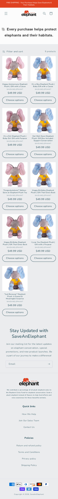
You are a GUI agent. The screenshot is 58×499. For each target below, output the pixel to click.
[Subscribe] (49, 364)
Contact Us (29, 427)
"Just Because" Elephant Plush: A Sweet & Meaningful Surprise (15, 296)
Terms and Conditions (29, 452)
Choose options (15, 100)
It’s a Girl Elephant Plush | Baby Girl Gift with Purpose (15, 137)
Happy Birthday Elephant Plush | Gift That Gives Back (43, 191)
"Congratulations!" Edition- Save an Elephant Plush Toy (15, 191)
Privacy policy (29, 458)
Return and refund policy (29, 445)
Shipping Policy (29, 465)
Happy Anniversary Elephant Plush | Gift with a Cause (14, 85)
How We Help (29, 414)
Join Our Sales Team (29, 420)
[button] (6, 13)
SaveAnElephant (37, 494)
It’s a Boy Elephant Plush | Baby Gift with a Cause (43, 85)
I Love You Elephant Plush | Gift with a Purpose (43, 243)
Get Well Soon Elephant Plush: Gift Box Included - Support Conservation (43, 138)
